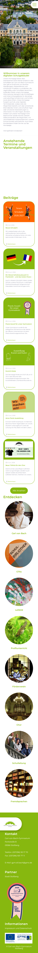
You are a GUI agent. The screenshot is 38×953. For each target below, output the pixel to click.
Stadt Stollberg (11, 876)
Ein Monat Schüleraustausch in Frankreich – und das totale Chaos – (19, 276)
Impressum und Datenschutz (18, 928)
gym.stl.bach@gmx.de (22, 863)
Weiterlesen (12, 244)
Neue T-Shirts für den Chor (15, 465)
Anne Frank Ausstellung (14, 418)
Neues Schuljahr (12, 228)
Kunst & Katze (11, 371)
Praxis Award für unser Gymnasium (19, 324)
